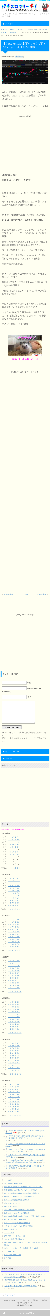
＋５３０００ (14, 939)
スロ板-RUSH (9, 1251)
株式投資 (19, 56)
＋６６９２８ (14, 1002)
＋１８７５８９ (14, 1111)
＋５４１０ (14, 898)
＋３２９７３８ (14, 1004)
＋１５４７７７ (14, 980)
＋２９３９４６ (14, 978)
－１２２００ (14, 920)
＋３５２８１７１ (15, 1074)
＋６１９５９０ (14, 909)
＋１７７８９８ (14, 1099)
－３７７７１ (14, 837)
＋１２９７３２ (14, 1024)
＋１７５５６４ (14, 924)
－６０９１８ (15, 1055)
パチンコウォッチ (11, 1206)
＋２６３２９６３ (15, 1115)
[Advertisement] (25, 142)
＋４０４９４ (14, 844)
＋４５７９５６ (14, 1097)
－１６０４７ (14, 878)
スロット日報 (9, 1233)
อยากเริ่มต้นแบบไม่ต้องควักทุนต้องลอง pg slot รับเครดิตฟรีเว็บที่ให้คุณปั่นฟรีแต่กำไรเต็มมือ (25, 1161)
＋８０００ (14, 932)
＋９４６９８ (15, 1087)
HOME (25, 594)
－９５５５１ (14, 1007)
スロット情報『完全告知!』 (14, 1239)
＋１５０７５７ (14, 1058)
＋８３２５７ (14, 900)
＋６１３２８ (15, 1051)
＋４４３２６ (14, 847)
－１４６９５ (14, 854)
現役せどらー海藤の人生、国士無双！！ (19, 1197)
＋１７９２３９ (14, 903)
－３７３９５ (14, 840)
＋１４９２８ (14, 988)
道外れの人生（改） (11, 1229)
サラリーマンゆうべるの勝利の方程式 (18, 1226)
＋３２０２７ (14, 963)
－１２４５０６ (14, 886)
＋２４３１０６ (14, 975)
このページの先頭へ (26, 1313)
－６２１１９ (15, 1070)
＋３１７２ (14, 893)
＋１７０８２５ (14, 1106)
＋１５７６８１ (14, 929)
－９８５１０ (14, 942)
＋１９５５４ (14, 852)
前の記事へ (8, 594)
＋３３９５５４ (14, 1027)
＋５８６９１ (14, 947)
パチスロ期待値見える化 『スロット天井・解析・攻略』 (25, 1216)
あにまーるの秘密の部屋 (13, 1183)
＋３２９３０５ (14, 1014)
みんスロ (7, 1258)
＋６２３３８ (14, 983)
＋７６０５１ (14, 927)
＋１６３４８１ (14, 1029)
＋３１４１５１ (14, 1053)
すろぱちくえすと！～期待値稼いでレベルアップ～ (23, 1187)
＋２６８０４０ (14, 1094)
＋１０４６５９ (14, 1022)
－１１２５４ (14, 881)
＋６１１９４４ (14, 1060)
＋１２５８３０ (14, 888)
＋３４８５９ (14, 934)
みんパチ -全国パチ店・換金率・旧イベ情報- (21, 1248)
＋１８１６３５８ (15, 992)
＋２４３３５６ (14, 968)
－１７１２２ (14, 922)
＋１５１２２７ (14, 1092)
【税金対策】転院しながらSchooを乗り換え (20, 1286)
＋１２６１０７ (14, 905)
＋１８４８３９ (14, 937)
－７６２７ (14, 883)
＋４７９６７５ (14, 1102)
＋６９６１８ (15, 1109)
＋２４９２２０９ (15, 1033)
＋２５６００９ (14, 891)
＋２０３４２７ (14, 1012)
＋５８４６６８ (14, 950)
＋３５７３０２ (14, 1017)
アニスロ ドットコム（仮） (15, 1236)
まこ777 (7, 1261)
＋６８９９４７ (14, 1043)
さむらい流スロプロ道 (12, 1255)
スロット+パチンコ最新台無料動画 (17, 1223)
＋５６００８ (14, 961)
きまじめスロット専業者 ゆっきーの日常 (19, 1210)
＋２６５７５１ (14, 1089)
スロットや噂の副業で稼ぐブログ (16, 1200)
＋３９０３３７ (14, 973)
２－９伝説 (8, 1180)
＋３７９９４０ (14, 1009)
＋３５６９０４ (14, 1063)
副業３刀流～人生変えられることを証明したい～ (22, 1190)
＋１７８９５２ (14, 1048)
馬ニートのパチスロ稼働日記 (15, 1219)
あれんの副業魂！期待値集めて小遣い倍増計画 (21, 1193)
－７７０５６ (15, 1084)
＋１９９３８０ (14, 1046)
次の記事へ (41, 594)
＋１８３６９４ (14, 1019)
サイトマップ (10, 1295)
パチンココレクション (12, 1203)
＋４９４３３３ (14, 1068)
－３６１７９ (14, 944)
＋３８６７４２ (14, 1104)
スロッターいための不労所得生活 (16, 1213)
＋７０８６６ (14, 985)
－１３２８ (14, 868)
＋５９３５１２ (14, 1065)
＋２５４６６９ (14, 971)
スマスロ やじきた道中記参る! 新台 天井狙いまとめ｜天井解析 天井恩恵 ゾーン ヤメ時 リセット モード (25, 1138)
